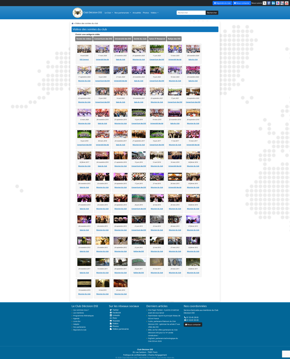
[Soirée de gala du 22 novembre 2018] (175, 112)
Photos (146, 12)
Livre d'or (77, 321)
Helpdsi (76, 324)
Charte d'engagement (157, 355)
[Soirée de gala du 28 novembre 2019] (102, 112)
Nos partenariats (122, 12)
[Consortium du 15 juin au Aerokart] (139, 155)
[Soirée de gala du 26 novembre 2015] (84, 176)
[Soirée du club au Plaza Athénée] (102, 283)
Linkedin (116, 315)
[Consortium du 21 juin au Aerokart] (139, 219)
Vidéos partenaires (121, 329)
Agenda (76, 318)
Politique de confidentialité (134, 355)
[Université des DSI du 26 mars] (175, 176)
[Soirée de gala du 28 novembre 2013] (84, 219)
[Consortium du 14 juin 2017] (157, 134)
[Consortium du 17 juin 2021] (175, 91)
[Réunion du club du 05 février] (193, 176)
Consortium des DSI (103, 39)
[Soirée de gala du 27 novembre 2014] (84, 198)
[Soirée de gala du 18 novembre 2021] (139, 91)
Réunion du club (139, 60)
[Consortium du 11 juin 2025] (157, 48)
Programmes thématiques (83, 315)
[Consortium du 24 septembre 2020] (193, 91)
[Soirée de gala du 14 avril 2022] (121, 91)
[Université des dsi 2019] (157, 112)
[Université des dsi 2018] (102, 134)
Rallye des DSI (174, 39)
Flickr (115, 318)
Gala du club (120, 60)
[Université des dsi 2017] (193, 134)
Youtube (116, 321)
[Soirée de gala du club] (84, 262)
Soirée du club (140, 39)
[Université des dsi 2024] (121, 70)
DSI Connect (84, 60)
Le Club (108, 12)
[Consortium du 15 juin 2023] (157, 70)
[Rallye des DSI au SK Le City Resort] (139, 240)
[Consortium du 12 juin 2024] (102, 70)
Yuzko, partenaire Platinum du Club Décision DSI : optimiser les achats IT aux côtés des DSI (164, 324)
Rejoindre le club (223, 3)
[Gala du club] (121, 48)
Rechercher (212, 12)
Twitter (116, 310)
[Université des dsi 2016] (175, 155)
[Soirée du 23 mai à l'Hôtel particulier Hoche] (157, 219)
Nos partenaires (79, 327)
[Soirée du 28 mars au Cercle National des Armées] (175, 219)
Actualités (137, 12)
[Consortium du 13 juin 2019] (139, 112)
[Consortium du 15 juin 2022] (102, 91)
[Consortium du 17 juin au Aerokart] (139, 176)
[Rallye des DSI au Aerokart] (139, 262)
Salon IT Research (157, 39)
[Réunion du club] (139, 48)
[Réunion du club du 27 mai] (157, 176)
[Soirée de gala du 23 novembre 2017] (121, 134)
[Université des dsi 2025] (175, 48)
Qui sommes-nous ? (81, 310)
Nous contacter (243, 3)
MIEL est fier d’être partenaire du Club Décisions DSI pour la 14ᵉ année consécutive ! (163, 333)
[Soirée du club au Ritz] (175, 262)
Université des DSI (123, 39)
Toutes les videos (84, 39)
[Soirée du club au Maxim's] (121, 283)
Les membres (78, 313)
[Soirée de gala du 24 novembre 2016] (102, 155)
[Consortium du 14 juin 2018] (84, 134)
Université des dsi (102, 60)
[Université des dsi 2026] (102, 48)
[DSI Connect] (84, 48)
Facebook (117, 312)
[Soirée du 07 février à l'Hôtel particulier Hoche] (193, 219)
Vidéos (154, 12)
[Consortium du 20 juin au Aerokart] (139, 198)
